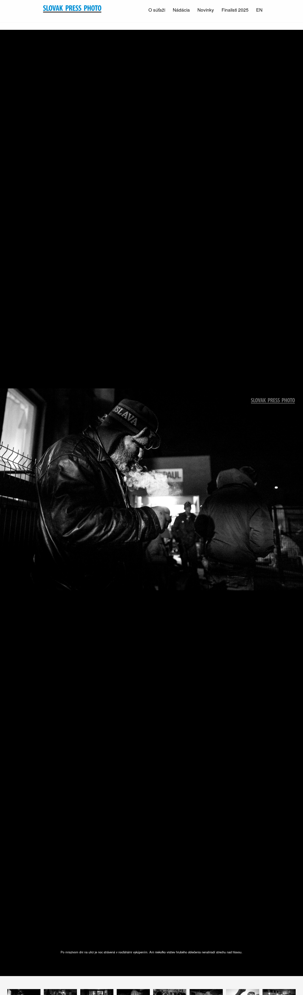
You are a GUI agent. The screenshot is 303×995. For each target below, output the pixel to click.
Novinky (205, 9)
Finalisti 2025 (235, 9)
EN (259, 9)
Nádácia (181, 9)
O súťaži (156, 9)
